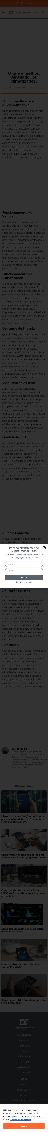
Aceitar (24, 1126)
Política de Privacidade (20, 1119)
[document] (24, 566)
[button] (44, 548)
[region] (24, 1118)
